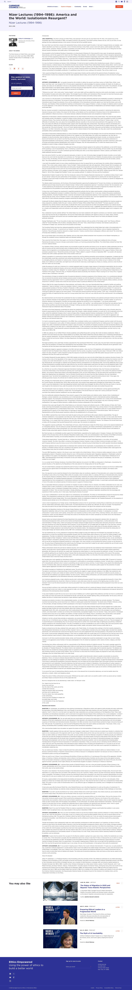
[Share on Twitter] (10, 68)
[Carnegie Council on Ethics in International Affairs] (17, 6)
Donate (119, 6)
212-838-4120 (101, 966)
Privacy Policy (99, 987)
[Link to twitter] (119, 1)
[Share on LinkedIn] (14, 68)
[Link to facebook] (124, 1)
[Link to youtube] (121, 1)
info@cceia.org (102, 964)
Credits (92, 987)
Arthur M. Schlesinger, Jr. (25, 38)
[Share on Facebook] (18, 68)
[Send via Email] (22, 68)
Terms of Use (118, 987)
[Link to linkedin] (116, 1)
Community (78, 6)
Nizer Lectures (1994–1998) (25, 22)
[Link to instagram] (127, 1)
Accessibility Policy (109, 987)
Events (85, 6)
